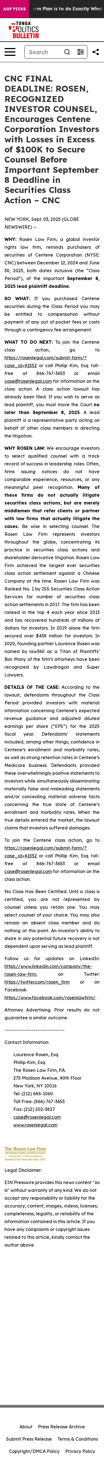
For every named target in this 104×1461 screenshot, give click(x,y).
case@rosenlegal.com (28, 381)
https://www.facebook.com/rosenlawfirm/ (49, 997)
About (25, 1426)
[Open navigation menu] (10, 52)
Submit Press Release (29, 1439)
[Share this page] (96, 52)
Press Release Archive (61, 1426)
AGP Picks (14, 8)
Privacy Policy (80, 1451)
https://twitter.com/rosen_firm (37, 982)
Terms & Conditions (77, 1439)
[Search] (67, 52)
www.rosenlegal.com (35, 1125)
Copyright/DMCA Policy (34, 1451)
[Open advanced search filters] (80, 52)
